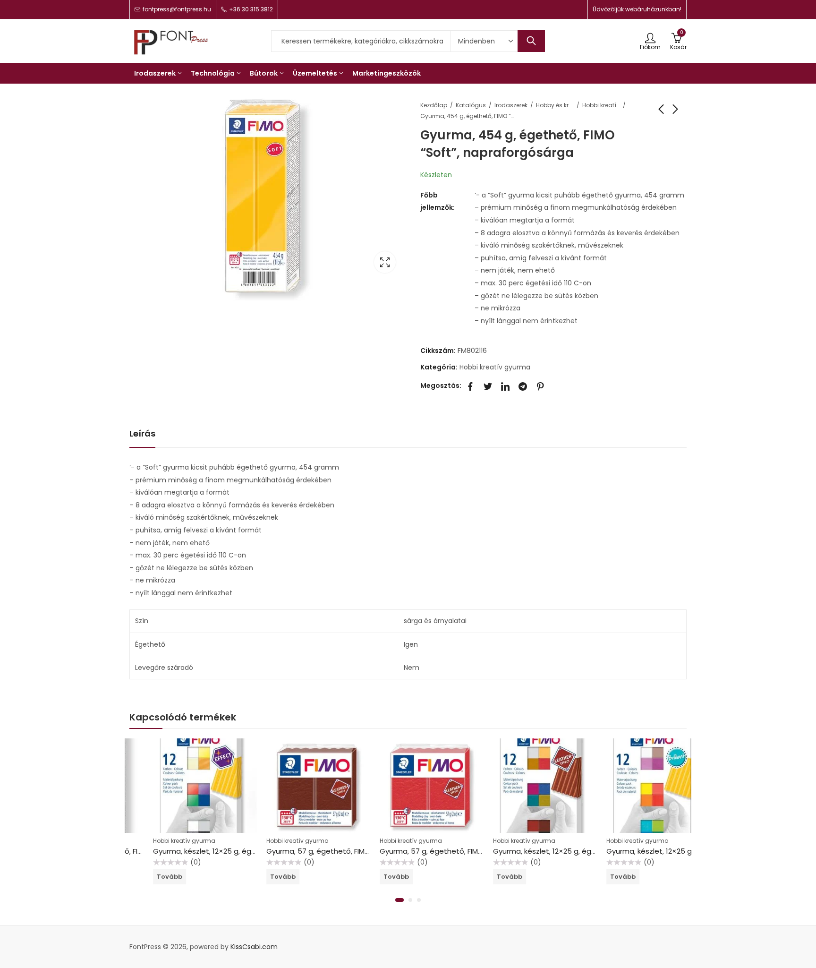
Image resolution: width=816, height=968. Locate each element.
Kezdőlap (433, 105)
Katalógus (471, 105)
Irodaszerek (510, 105)
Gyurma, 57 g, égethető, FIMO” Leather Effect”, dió (330, 851)
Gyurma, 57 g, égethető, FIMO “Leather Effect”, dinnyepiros (458, 851)
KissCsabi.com (254, 946)
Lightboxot (385, 262)
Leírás (142, 433)
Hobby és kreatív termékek (555, 105)
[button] (399, 900)
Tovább (146, 876)
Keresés (531, 41)
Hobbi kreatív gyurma (601, 105)
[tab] (142, 433)
